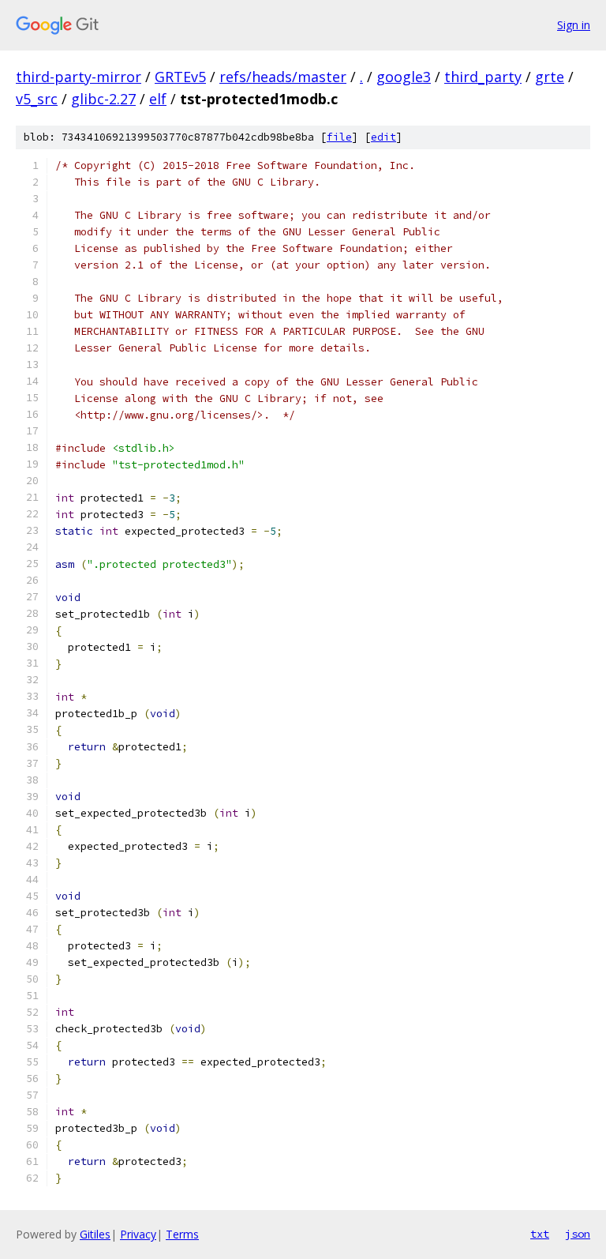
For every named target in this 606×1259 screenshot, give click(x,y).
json (577, 1234)
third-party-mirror (78, 76)
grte (549, 76)
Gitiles (95, 1234)
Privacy (138, 1234)
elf (157, 98)
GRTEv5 (180, 76)
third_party (483, 76)
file (339, 137)
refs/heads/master (282, 76)
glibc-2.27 (103, 98)
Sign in (573, 24)
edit (383, 137)
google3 (403, 76)
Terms (182, 1234)
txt (539, 1234)
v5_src (37, 98)
